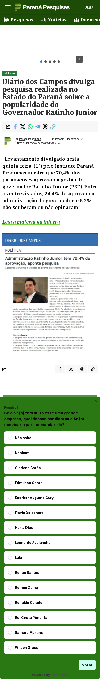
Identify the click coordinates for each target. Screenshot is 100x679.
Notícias (9, 73)
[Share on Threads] (45, 126)
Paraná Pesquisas (30, 138)
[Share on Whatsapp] (30, 126)
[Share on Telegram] (37, 126)
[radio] (10, 438)
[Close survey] (96, 401)
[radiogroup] (50, 542)
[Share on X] (22, 126)
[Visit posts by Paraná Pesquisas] (7, 141)
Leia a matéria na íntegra (31, 221)
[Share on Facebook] (15, 126)
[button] (9, 7)
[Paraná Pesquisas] (42, 7)
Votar (87, 665)
